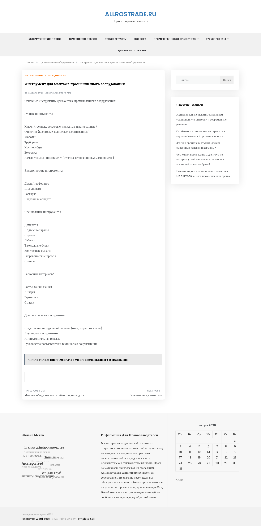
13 (208, 452)
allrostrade (62, 92)
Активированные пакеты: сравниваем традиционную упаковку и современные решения (201, 119)
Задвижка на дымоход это (146, 395)
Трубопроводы (216, 39)
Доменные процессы (82, 39)
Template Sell (85, 519)
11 (190, 452)
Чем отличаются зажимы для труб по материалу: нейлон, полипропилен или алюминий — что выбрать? (200, 159)
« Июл (179, 480)
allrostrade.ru (130, 14)
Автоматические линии (44, 39)
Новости (140, 39)
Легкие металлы (116, 39)
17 (180, 457)
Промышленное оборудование (175, 39)
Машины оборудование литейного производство (54, 395)
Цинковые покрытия (132, 50)
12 (199, 452)
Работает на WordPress (36, 519)
